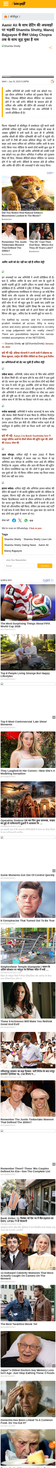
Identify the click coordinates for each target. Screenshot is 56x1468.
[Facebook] (50, 57)
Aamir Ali (44, 545)
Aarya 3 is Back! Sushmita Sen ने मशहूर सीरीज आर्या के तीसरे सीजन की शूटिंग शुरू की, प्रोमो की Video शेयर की (27, 439)
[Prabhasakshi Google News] (52, 81)
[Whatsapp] (26, 522)
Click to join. (35, 528)
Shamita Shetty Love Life (38, 539)
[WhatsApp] (50, 69)
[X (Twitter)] (50, 63)
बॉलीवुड (14, 16)
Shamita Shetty (12, 539)
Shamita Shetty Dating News (20, 545)
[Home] (5, 16)
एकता (4, 81)
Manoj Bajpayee (13, 550)
